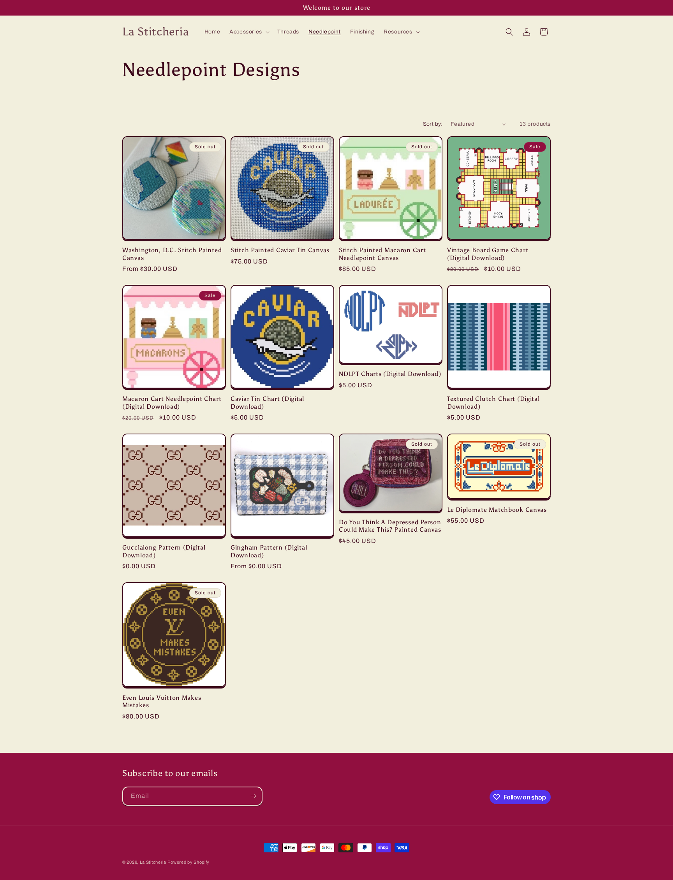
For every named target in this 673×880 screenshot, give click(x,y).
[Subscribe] (253, 796)
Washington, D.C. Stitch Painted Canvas (172, 253)
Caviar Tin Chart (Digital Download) (267, 402)
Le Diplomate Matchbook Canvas (497, 509)
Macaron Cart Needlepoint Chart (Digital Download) (172, 402)
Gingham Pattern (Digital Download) (269, 551)
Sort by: (433, 124)
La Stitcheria (153, 862)
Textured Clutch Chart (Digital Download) (493, 402)
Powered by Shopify (188, 862)
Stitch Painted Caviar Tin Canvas (280, 250)
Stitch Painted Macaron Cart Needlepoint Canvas (382, 253)
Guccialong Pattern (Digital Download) (163, 551)
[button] (249, 32)
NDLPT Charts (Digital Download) (390, 374)
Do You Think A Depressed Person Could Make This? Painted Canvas (390, 525)
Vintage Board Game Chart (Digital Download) (487, 253)
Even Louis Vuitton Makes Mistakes (161, 701)
